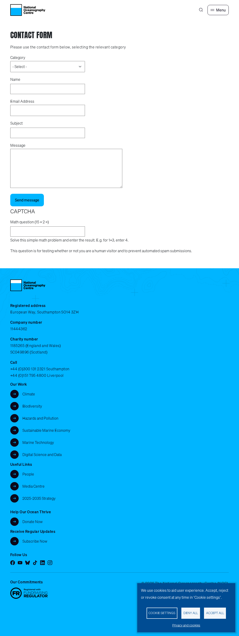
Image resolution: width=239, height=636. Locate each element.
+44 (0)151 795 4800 (28, 375)
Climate (28, 394)
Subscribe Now (34, 541)
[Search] (200, 10)
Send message (27, 200)
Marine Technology (38, 442)
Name (15, 79)
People (28, 474)
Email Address (22, 101)
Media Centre (33, 486)
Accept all (215, 613)
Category (17, 57)
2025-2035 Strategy (39, 498)
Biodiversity (32, 406)
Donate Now (32, 521)
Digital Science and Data (42, 454)
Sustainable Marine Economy (46, 430)
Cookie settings (161, 613)
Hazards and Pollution (40, 418)
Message (17, 145)
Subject (16, 123)
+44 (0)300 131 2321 (27, 368)
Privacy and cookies (186, 625)
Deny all (190, 613)
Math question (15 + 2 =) (29, 221)
